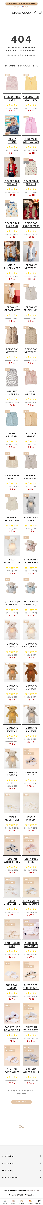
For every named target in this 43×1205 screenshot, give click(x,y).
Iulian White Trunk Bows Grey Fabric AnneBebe (31, 905)
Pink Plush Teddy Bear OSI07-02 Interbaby (31, 564)
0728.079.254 (33, 1190)
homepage (29, 55)
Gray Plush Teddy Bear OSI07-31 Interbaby (12, 606)
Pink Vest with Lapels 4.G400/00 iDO (31, 143)
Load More (21, 1101)
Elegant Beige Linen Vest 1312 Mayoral (12, 522)
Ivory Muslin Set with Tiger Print (12, 821)
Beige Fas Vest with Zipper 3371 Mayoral (31, 353)
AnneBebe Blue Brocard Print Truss (31, 776)
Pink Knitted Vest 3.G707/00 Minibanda (12, 101)
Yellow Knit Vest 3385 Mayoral (31, 100)
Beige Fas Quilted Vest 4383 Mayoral (31, 227)
